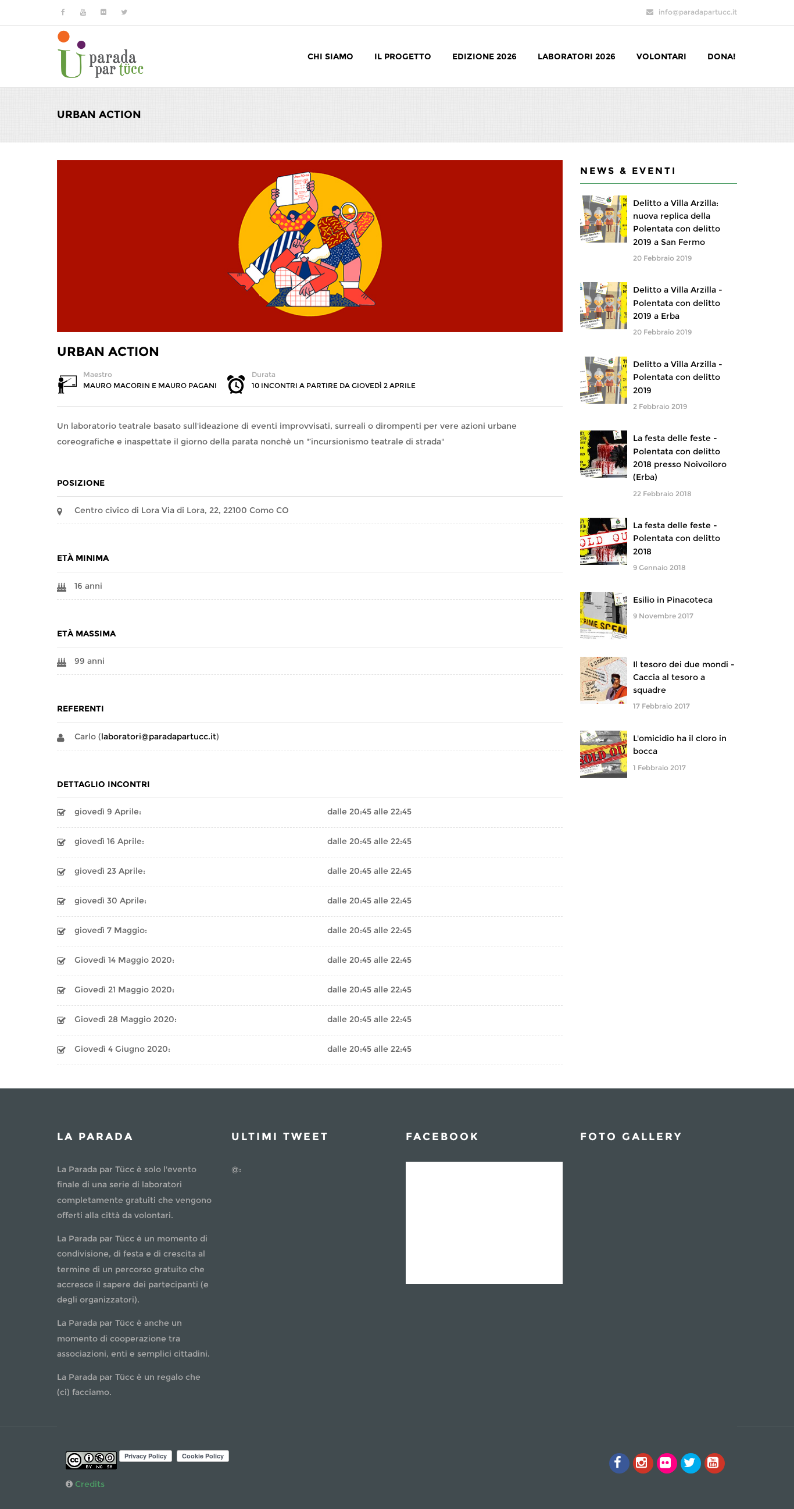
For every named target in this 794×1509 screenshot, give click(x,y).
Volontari (661, 56)
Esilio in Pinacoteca (673, 600)
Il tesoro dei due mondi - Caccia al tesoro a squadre (684, 677)
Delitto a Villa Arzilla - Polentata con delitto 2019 (678, 377)
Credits (90, 1484)
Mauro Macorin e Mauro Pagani (150, 385)
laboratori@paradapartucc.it (158, 736)
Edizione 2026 (484, 56)
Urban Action (108, 352)
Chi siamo (330, 56)
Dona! (721, 56)
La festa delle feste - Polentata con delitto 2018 (676, 538)
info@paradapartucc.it (698, 12)
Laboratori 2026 (577, 56)
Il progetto (402, 56)
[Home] (100, 53)
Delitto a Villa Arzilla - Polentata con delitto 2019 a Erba (678, 302)
